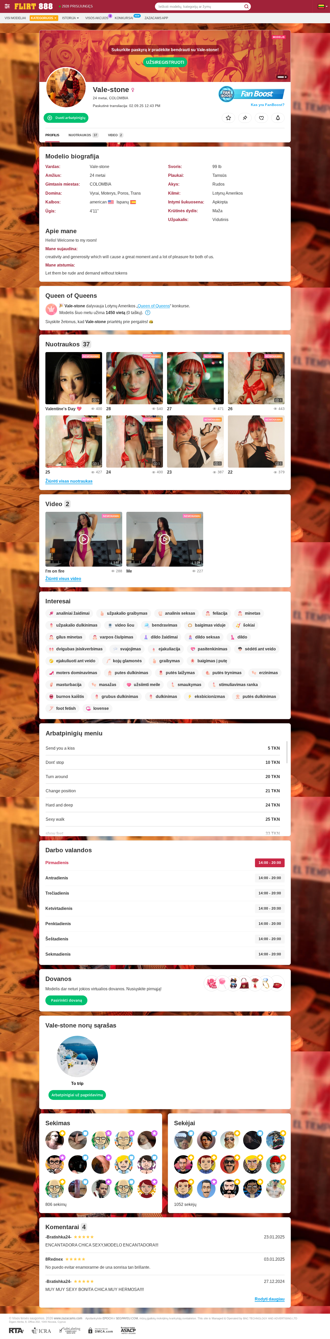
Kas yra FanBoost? (268, 105)
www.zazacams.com (68, 1318)
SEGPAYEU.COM (127, 1318)
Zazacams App (156, 18)
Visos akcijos (96, 18)
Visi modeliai (15, 18)
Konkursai (124, 18)
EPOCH (108, 1318)
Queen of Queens (154, 306)
